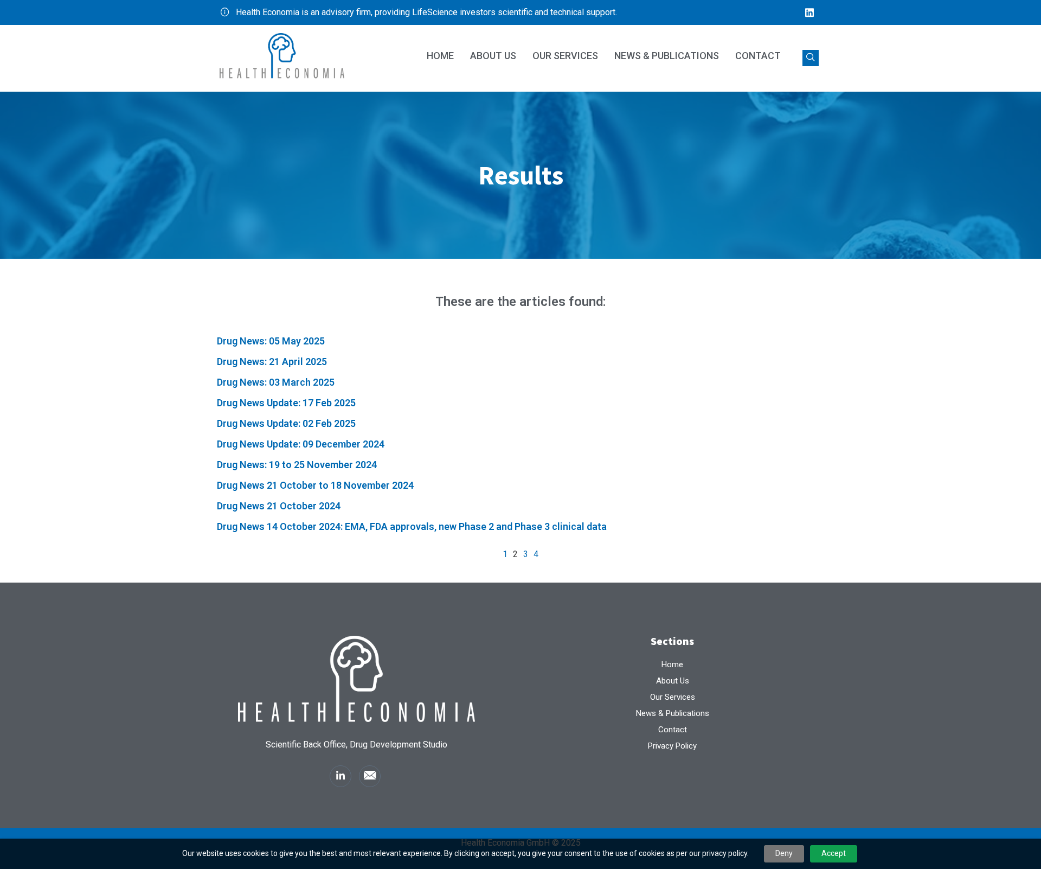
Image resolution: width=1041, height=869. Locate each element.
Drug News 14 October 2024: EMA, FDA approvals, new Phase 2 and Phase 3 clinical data (412, 526)
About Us (493, 55)
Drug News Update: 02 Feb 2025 (286, 423)
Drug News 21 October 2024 (278, 506)
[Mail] (370, 776)
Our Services (565, 55)
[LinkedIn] (809, 12)
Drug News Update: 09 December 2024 (300, 444)
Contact (758, 55)
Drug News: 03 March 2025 (276, 382)
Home (440, 55)
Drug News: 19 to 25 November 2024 (297, 464)
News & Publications (666, 55)
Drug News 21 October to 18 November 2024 (315, 485)
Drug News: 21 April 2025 (272, 361)
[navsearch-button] (810, 58)
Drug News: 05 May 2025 (271, 341)
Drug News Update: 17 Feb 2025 (286, 402)
